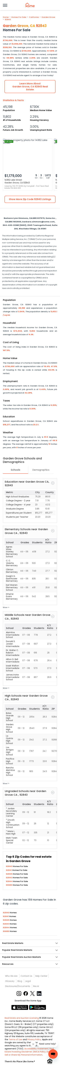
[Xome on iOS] (20, 1007)
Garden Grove (48, 17)
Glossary (9, 981)
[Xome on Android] (37, 1007)
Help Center (41, 976)
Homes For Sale (18, 17)
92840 (9, 866)
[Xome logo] (30, 5)
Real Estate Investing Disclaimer (29, 1050)
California (34, 17)
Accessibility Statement (36, 1048)
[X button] (32, 993)
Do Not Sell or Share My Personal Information (29, 1053)
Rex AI (36, 986)
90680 (9, 885)
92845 (9, 874)
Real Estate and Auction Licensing (22, 1018)
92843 (8, 19)
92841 (9, 870)
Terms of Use (15, 1039)
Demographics (40, 470)
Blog (19, 981)
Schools (15, 470)
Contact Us (26, 976)
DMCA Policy (39, 1051)
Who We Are (11, 976)
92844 (9, 881)
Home (6, 17)
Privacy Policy (34, 1039)
